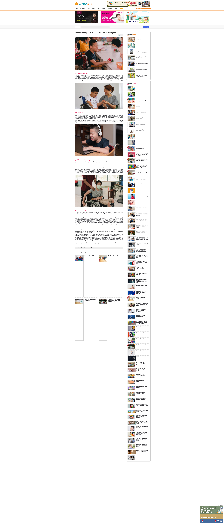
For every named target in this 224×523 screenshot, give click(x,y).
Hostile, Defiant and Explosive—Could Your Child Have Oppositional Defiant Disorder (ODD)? (142, 239)
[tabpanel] (86, 17)
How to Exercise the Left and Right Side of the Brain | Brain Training (141, 262)
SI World (96, 231)
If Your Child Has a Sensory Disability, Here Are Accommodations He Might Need (141, 281)
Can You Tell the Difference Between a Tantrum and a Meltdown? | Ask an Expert (141, 178)
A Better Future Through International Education (140, 124)
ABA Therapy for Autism (140, 135)
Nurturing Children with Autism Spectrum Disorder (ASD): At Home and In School (142, 322)
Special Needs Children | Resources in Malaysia (141, 399)
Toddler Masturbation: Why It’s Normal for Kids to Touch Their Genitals (142, 422)
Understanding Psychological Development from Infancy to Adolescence (142, 433)
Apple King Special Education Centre (111, 224)
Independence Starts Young (141, 285)
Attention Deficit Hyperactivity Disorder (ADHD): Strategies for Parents (142, 154)
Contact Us (110, 8)
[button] (121, 8)
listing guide (88, 243)
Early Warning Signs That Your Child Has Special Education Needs (142, 226)
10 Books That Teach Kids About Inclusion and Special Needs (141, 88)
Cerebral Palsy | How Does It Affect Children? (141, 184)
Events (93, 8)
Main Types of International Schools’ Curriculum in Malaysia (141, 292)
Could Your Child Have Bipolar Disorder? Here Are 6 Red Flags (142, 196)
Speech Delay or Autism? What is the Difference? (142, 411)
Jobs (98, 8)
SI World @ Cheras (139, 44)
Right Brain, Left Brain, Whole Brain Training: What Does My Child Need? (142, 357)
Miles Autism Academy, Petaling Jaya (140, 39)
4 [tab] (112, 23)
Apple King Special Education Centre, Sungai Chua (141, 148)
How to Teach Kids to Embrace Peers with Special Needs (142, 268)
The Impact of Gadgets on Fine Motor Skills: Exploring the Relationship (142, 416)
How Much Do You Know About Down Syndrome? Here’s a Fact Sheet (142, 256)
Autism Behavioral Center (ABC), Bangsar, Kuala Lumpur (142, 63)
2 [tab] (110, 23)
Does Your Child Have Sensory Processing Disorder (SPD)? (142, 220)
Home (76, 8)
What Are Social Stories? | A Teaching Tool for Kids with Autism (141, 445)
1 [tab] (110, 23)
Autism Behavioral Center (94, 213)
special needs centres (97, 243)
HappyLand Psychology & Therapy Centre (98, 234)
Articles (88, 8)
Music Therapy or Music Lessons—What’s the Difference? (141, 310)
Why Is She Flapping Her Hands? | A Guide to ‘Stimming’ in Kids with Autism (142, 456)
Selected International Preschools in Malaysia (140, 375)
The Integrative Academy (118, 222)
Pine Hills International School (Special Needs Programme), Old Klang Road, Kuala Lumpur (114, 300)
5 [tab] (113, 23)
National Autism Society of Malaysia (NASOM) (84, 237)
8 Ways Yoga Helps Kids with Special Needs (141, 118)
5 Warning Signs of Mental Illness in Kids (141, 106)
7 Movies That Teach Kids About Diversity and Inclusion (141, 112)
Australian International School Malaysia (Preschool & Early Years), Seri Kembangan (142, 75)
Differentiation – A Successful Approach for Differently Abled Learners (142, 214)
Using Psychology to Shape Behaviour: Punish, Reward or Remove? (142, 439)
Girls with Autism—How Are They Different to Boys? (141, 232)
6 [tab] (114, 23)
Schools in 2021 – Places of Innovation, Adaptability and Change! (141, 363)
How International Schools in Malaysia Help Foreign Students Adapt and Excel (141, 250)
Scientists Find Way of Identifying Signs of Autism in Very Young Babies (141, 369)
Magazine (116, 8)
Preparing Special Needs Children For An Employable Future (141, 351)
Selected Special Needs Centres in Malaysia (140, 393)
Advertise (103, 8)
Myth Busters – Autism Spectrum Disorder (140, 316)
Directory (82, 8)
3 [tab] (111, 23)
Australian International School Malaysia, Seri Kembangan (142, 160)
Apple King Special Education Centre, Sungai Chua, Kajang (141, 69)
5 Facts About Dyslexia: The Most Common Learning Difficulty (141, 100)
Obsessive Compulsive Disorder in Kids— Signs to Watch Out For (141, 327)
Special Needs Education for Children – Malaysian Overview (142, 405)
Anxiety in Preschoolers (140, 141)
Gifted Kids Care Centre (109, 219)
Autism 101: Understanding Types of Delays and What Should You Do (141, 166)
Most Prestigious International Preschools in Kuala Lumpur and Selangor (142, 304)
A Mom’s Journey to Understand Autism (140, 130)
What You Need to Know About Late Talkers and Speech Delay (142, 451)
